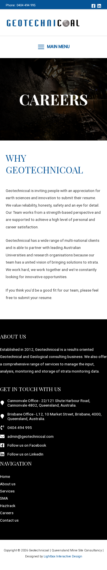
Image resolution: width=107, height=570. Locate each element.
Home (5, 476)
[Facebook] (93, 6)
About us (7, 484)
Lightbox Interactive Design (63, 556)
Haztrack (7, 505)
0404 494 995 (26, 5)
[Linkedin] (99, 6)
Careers (6, 512)
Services (7, 491)
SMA (4, 498)
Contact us (9, 520)
